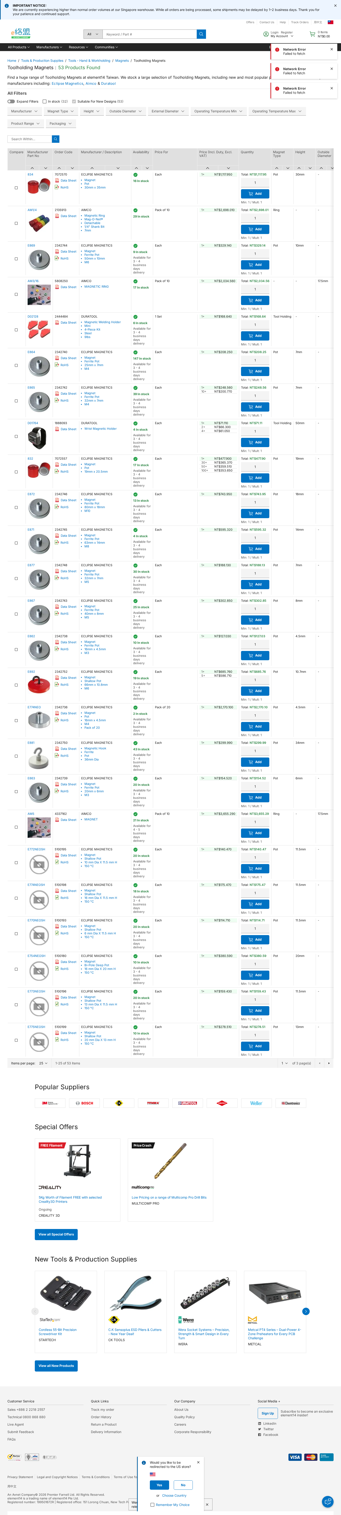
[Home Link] (20, 34)
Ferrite (89, 752)
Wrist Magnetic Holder (100, 428)
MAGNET (91, 819)
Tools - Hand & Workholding (89, 60)
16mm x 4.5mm (95, 649)
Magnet (89, 180)
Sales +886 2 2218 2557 (26, 1409)
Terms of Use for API (129, 1477)
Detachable (92, 223)
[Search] (201, 34)
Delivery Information (106, 1432)
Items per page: (23, 1063)
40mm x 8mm (94, 613)
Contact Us (267, 22)
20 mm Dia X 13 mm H (100, 1040)
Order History (101, 1417)
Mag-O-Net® (93, 219)
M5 (86, 582)
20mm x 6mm (94, 791)
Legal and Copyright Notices (57, 1477)
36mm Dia (91, 759)
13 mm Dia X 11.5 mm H (100, 1004)
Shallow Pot (92, 681)
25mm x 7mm (93, 365)
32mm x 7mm (93, 400)
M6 (86, 262)
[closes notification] (335, 5)
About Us (181, 1409)
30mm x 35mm (95, 187)
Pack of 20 (92, 727)
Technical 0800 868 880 (26, 1417)
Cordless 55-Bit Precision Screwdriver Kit (58, 1332)
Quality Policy (184, 1417)
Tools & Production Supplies (42, 60)
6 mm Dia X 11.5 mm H (100, 933)
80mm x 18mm (94, 507)
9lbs (87, 337)
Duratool (108, 83)
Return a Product (104, 1424)
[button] (18, 47)
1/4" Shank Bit (94, 226)
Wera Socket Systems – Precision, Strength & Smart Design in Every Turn (204, 1334)
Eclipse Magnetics (67, 83)
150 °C (89, 866)
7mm (87, 230)
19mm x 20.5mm (96, 471)
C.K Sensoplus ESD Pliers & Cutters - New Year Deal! (134, 1332)
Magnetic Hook (95, 748)
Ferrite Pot (91, 255)
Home (11, 60)
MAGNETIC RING (96, 286)
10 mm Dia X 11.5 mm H (100, 862)
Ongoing (45, 1209)
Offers (250, 22)
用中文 (11, 1486)
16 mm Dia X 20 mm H (100, 969)
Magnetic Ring (94, 215)
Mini (87, 326)
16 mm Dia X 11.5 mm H (100, 898)
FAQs (11, 1439)
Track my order (102, 1409)
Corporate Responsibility (192, 1432)
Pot (86, 183)
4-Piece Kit (92, 329)
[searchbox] (150, 34)
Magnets (122, 60)
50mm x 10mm (94, 258)
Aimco (91, 83)
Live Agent (15, 1424)
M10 (87, 511)
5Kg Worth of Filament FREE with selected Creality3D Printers (70, 1199)
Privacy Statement (20, 1477)
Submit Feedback (20, 1432)
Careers (180, 1424)
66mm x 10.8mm (96, 684)
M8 (86, 546)
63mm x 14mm (94, 542)
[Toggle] (11, 101)
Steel (88, 333)
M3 (86, 653)
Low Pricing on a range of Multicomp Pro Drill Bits (169, 1197)
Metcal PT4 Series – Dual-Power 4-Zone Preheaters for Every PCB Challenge (274, 1334)
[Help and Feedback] (328, 1502)
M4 (86, 369)
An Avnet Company (21, 1494)
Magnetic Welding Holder (102, 322)
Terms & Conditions (96, 1477)
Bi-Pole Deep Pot (96, 965)
